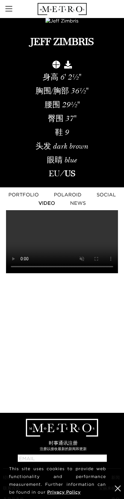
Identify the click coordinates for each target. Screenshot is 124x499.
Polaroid (68, 194)
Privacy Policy (64, 492)
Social (106, 194)
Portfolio (23, 194)
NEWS (78, 203)
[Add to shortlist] (56, 65)
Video (47, 203)
